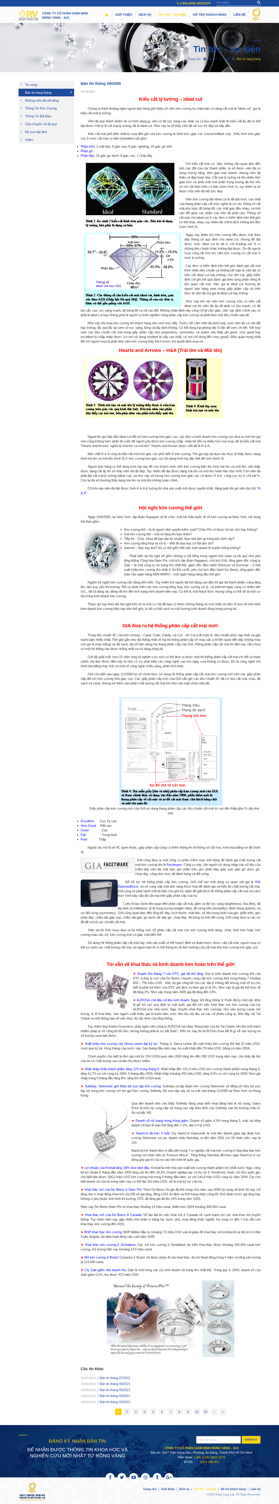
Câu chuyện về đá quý (41, 124)
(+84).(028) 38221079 (195, 3)
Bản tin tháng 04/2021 (115, 1396)
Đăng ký (251, 1439)
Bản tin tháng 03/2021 (115, 1401)
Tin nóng (31, 85)
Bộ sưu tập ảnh (36, 132)
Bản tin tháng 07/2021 (115, 1378)
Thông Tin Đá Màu (38, 116)
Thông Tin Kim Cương (41, 108)
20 (205, 1412)
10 (197, 1412)
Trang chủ (150, 1489)
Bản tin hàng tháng (38, 92)
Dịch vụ (145, 14)
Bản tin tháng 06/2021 (115, 1384)
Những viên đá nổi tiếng (42, 100)
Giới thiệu (123, 14)
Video (29, 140)
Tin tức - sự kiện (172, 14)
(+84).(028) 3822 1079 (209, 1457)
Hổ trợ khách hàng (210, 14)
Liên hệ (239, 14)
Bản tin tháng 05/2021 (115, 1389)
